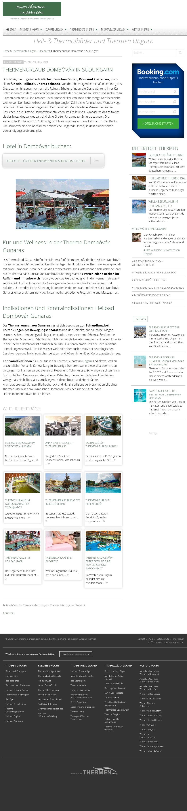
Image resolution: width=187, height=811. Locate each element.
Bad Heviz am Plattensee (17, 685)
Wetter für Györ (147, 724)
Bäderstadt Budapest (15, 671)
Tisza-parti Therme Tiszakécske (79, 718)
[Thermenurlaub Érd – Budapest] (63, 542)
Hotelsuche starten (158, 123)
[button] (180, 52)
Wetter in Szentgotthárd (151, 746)
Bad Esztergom (78, 680)
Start (13, 29)
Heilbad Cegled (12, 716)
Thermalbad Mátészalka (49, 675)
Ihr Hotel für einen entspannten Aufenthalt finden (47, 161)
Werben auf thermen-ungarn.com (167, 642)
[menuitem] (11, 29)
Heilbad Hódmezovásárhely (47, 715)
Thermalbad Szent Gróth (116, 709)
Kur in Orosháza (78, 702)
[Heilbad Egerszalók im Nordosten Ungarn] (22, 427)
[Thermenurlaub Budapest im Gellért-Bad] (63, 485)
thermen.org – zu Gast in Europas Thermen (74, 638)
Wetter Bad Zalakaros (150, 698)
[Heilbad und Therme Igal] (139, 183)
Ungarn (87, 361)
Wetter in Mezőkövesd (151, 751)
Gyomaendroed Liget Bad (50, 708)
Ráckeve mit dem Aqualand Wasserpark (81, 696)
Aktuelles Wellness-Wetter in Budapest (149, 673)
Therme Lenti (77, 711)
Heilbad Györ (44, 680)
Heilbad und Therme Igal (167, 178)
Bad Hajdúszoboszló (114, 688)
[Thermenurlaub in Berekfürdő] (103, 485)
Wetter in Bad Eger (149, 741)
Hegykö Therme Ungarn (150, 228)
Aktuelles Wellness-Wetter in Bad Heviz (149, 680)
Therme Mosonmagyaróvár (14, 710)
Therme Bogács (112, 714)
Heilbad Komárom (14, 720)
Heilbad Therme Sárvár (16, 690)
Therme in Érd (111, 697)
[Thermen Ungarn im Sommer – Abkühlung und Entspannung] (140, 361)
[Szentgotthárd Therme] (139, 159)
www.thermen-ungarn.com (76, 654)
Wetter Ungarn (140, 29)
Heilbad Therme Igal (80, 671)
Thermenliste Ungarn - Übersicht (31, 51)
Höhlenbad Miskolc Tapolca (152, 303)
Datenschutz (163, 638)
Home (6, 51)
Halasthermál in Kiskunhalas (112, 721)
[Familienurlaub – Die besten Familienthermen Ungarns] (140, 395)
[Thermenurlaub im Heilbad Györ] (22, 542)
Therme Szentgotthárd (49, 671)
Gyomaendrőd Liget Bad (149, 280)
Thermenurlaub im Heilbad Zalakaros (158, 287)
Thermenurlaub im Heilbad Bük (154, 272)
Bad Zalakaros (12, 680)
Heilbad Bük (11, 675)
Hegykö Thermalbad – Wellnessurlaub (147, 263)
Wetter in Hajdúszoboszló (147, 736)
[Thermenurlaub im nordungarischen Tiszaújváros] (22, 485)
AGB (151, 638)
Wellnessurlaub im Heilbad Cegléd (163, 204)
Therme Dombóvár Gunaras (113, 728)
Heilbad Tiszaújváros (15, 704)
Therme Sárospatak (80, 690)
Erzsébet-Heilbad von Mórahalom (115, 704)
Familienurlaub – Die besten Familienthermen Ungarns (165, 394)
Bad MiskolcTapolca (47, 704)
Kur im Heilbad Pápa (114, 671)
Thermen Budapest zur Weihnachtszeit (164, 329)
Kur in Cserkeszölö (113, 692)
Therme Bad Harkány (48, 690)
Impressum (178, 638)
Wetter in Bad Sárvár (150, 693)
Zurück (9, 613)
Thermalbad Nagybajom (17, 694)
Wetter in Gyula (147, 729)
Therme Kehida (78, 685)
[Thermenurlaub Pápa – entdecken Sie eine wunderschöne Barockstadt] (103, 542)
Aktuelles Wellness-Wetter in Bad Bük (149, 688)
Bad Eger (9, 699)
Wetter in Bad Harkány (151, 715)
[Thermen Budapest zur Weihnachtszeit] (140, 331)
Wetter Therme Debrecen (147, 705)
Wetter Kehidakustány (150, 710)
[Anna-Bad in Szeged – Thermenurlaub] (63, 427)
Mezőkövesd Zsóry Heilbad (151, 295)
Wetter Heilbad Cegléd (151, 720)
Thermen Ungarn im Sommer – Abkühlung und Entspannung (166, 361)
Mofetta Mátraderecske (82, 675)
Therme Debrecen (47, 694)
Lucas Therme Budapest (82, 706)
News (141, 318)
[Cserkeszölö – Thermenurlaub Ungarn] (103, 427)
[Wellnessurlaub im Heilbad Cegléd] (139, 206)
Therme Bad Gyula (113, 683)
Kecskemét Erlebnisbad (50, 699)
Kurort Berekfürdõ (47, 685)
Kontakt (141, 638)
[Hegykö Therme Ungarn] (136, 237)
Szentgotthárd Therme (166, 155)
